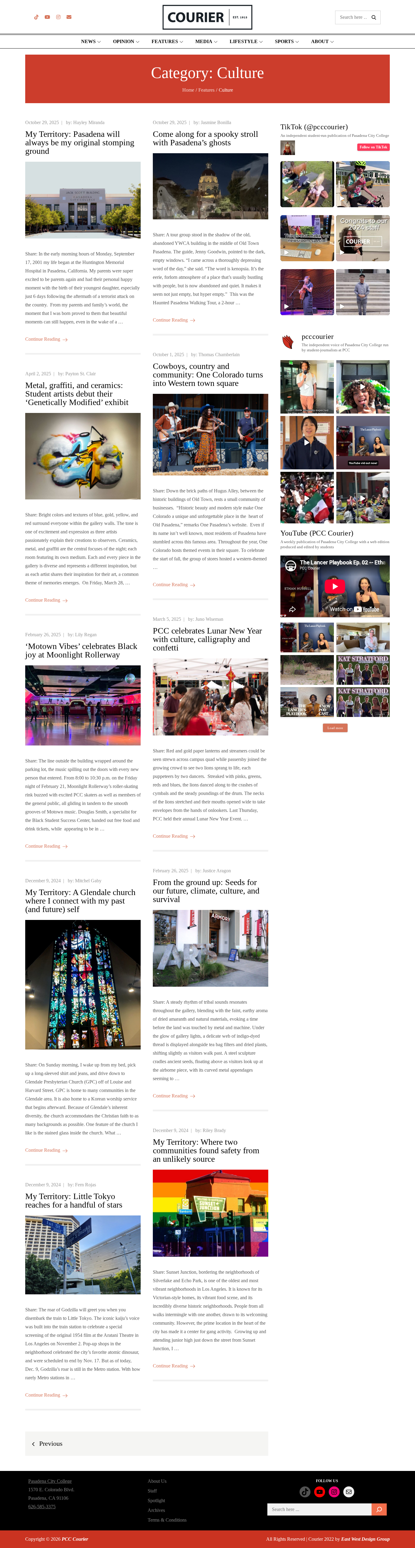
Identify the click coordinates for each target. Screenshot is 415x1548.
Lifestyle (244, 41)
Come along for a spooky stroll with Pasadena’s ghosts (205, 138)
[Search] (379, 1509)
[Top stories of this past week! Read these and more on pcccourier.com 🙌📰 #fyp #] (363, 292)
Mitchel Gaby (88, 880)
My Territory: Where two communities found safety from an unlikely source (206, 1150)
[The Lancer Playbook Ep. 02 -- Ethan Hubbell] (307, 637)
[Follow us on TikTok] (36, 17)
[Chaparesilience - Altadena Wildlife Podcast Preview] (307, 670)
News (88, 41)
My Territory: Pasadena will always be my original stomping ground (79, 142)
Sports (284, 41)
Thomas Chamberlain (219, 354)
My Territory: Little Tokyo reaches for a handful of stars (73, 1200)
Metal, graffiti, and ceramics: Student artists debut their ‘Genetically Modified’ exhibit (77, 393)
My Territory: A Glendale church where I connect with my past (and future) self (80, 900)
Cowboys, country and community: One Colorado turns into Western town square (208, 374)
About (320, 41)
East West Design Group (365, 1539)
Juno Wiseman (209, 619)
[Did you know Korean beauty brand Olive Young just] (363, 387)
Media (203, 41)
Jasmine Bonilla (216, 122)
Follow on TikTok (373, 147)
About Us (157, 1481)
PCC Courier (75, 1539)
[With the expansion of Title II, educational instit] (307, 442)
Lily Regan (86, 634)
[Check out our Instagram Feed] (58, 17)
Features (165, 41)
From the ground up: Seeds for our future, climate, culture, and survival (206, 890)
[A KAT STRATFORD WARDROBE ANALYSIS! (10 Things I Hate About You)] (363, 702)
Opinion (123, 41)
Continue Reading (42, 339)
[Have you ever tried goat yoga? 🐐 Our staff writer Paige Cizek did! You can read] (307, 184)
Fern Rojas (85, 1184)
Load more (335, 728)
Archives (156, 1510)
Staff (152, 1490)
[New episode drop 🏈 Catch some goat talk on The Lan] (363, 442)
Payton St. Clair (80, 373)
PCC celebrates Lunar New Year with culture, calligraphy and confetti (207, 639)
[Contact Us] (69, 17)
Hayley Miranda (89, 122)
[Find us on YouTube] (47, 17)
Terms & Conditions (167, 1520)
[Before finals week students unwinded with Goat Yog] (363, 498)
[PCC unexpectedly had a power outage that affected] (307, 387)
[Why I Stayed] (363, 637)
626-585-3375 (42, 1506)
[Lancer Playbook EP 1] (307, 702)
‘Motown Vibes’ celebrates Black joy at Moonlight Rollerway (81, 650)
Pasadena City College (50, 1481)
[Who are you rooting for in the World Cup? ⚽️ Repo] (307, 498)
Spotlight (156, 1500)
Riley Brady (214, 1130)
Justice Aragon (217, 870)
